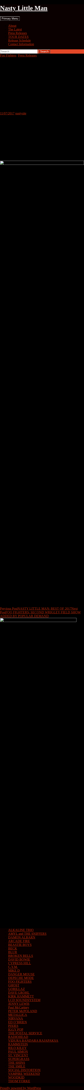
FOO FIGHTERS (20, 981)
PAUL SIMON (18, 1051)
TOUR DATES (18, 36)
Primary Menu (10, 18)
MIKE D (14, 970)
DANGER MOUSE (21, 974)
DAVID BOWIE (19, 959)
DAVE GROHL (19, 992)
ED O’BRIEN (17, 1022)
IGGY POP (15, 1029)
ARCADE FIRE (19, 941)
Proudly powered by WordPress (20, 1088)
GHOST (13, 985)
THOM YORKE (19, 1081)
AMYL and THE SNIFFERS (27, 933)
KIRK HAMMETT (21, 996)
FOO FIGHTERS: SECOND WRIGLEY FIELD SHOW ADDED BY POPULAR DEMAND (40, 612)
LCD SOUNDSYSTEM (24, 1000)
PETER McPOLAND (22, 1011)
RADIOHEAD (18, 1037)
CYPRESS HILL (19, 963)
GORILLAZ (16, 989)
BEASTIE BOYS (20, 944)
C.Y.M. (13, 967)
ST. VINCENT (18, 1055)
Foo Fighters (8, 55)
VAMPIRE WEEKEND (24, 1073)
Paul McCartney (18, 1007)
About (12, 25)
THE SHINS (16, 1062)
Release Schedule (19, 40)
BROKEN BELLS (20, 956)
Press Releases (17, 33)
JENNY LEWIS (18, 1003)
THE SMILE (16, 1066)
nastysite (20, 113)
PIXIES (13, 1026)
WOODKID (16, 1077)
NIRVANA (15, 1018)
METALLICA (17, 1015)
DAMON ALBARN (21, 937)
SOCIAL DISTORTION (24, 1070)
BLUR (12, 952)
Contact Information (21, 44)
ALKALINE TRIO (21, 930)
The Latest (15, 29)
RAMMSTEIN (18, 1044)
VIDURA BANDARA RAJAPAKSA (33, 1040)
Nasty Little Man (24, 8)
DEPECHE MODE (21, 978)
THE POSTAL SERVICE (25, 1033)
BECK (12, 948)
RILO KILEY (17, 1048)
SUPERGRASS (18, 1059)
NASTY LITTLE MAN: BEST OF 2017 (35, 608)
